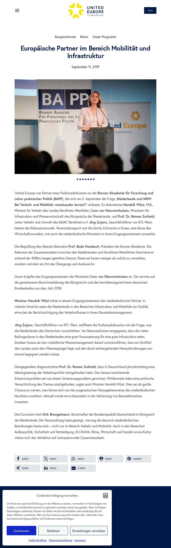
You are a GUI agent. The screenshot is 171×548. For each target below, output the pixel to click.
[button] (105, 495)
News (84, 36)
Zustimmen (21, 531)
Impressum (80, 540)
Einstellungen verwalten (88, 531)
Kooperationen (65, 36)
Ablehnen (53, 531)
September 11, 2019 (86, 67)
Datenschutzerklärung (60, 540)
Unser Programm (104, 36)
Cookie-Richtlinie (38, 540)
